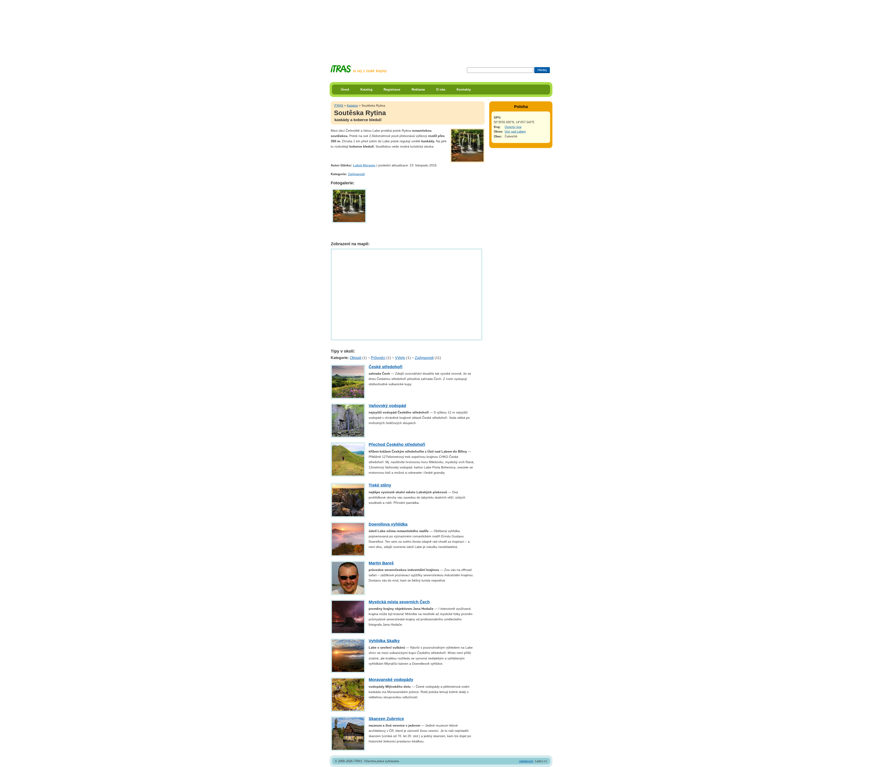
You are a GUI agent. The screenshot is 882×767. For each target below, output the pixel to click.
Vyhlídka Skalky (384, 641)
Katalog (366, 89)
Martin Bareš (381, 563)
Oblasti (355, 358)
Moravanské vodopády (391, 679)
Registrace (392, 89)
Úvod (345, 89)
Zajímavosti (356, 174)
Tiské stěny (380, 485)
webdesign (526, 761)
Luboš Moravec (364, 165)
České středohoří (385, 367)
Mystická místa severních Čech (399, 602)
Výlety (400, 358)
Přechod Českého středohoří (397, 444)
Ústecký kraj (513, 127)
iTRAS (338, 105)
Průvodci (378, 358)
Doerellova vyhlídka (388, 524)
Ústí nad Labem (515, 131)
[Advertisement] (441, 28)
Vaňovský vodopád (387, 405)
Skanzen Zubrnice (386, 718)
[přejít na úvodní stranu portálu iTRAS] (358, 69)
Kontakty (464, 89)
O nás (440, 89)
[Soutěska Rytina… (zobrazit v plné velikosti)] (349, 206)
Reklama (418, 89)
